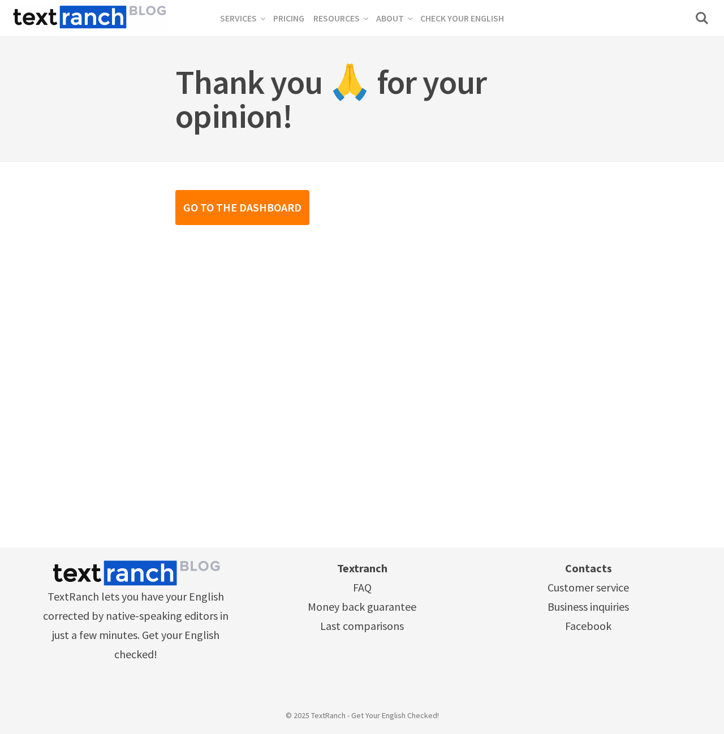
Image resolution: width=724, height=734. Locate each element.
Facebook (588, 626)
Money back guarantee (362, 606)
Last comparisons (362, 626)
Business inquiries (588, 606)
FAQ (362, 587)
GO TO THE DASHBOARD (242, 207)
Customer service (588, 587)
